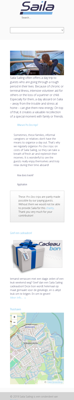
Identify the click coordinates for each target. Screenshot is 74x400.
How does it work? (25, 175)
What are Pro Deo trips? (27, 125)
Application (22, 184)
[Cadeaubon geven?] (37, 256)
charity (50, 208)
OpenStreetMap (55, 382)
